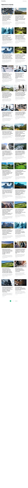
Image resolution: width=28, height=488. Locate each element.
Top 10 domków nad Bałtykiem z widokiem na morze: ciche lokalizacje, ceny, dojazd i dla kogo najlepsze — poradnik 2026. (20, 251)
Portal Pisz (3, 1)
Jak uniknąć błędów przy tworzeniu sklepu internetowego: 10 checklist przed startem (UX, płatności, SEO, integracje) (20, 231)
